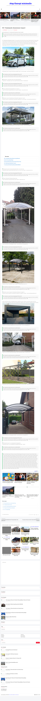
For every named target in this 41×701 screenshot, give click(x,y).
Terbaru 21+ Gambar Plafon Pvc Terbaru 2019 (13, 658)
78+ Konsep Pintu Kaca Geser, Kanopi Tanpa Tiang (12, 161)
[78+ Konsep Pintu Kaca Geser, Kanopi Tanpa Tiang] (25, 547)
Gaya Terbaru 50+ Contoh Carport (34, 544)
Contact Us (17, 694)
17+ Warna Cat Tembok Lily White (12, 673)
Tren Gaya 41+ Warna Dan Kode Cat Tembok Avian (14, 608)
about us (2, 634)
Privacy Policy (11, 694)
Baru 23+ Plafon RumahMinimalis (12, 662)
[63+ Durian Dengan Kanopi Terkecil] (25, 540)
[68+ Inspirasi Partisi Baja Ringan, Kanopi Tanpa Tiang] (34, 550)
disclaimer (2, 635)
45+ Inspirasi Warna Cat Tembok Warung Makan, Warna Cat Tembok (18, 682)
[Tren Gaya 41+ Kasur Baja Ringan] (6, 530)
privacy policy (23, 635)
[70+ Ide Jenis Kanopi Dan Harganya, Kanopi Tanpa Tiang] (25, 529)
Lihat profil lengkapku (3, 690)
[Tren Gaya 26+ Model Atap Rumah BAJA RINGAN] (16, 540)
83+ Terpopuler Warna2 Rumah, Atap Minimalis (12, 158)
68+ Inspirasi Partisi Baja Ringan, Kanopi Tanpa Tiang (34, 554)
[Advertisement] (20, 145)
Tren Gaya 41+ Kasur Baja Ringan (6, 535)
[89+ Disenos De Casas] (6, 550)
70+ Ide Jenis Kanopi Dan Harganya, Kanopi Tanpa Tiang (25, 533)
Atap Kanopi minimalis (21, 3)
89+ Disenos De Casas (6, 554)
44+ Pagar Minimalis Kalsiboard (11, 649)
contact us (22, 634)
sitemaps (2, 636)
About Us (14, 694)
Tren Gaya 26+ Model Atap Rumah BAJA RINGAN (12, 164)
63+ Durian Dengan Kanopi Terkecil (25, 544)
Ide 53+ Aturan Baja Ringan (6, 509)
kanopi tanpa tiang (6, 514)
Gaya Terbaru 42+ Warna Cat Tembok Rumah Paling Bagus (16, 612)
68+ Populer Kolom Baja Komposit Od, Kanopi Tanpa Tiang (16, 554)
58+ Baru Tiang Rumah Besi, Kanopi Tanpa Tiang (34, 529)
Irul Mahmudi (4, 689)
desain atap (3, 629)
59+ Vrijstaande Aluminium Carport (10, 163)
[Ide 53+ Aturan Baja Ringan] (6, 537)
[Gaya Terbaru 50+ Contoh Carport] (34, 540)
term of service (23, 636)
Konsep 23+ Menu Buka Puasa (11, 616)
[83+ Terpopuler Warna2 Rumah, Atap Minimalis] (16, 529)
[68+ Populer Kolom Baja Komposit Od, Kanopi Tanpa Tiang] (16, 550)
